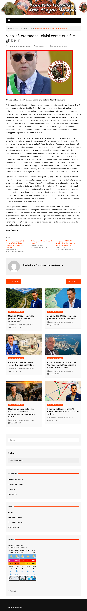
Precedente (15, 281)
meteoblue (12, 591)
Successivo (72, 281)
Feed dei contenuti (15, 517)
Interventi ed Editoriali (59, 46)
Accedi (10, 512)
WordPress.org (13, 527)
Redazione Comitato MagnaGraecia (20, 46)
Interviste (11, 489)
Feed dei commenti (15, 522)
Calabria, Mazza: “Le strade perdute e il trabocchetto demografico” (21, 318)
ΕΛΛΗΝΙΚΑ (12, 494)
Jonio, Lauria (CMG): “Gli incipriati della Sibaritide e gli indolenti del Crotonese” (65, 243)
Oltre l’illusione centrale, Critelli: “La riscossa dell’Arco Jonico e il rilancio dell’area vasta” (62, 365)
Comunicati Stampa (15, 479)
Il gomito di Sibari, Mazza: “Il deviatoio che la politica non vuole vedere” (63, 411)
